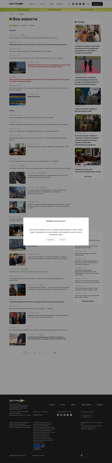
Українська (50, 239)
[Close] (84, 221)
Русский (62, 239)
